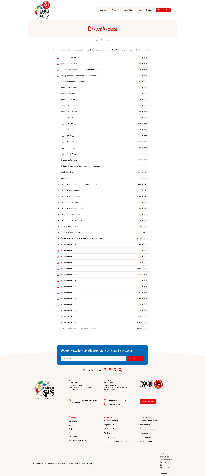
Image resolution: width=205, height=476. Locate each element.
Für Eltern (108, 433)
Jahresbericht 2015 (104, 299)
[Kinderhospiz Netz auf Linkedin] (115, 370)
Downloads (73, 437)
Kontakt (149, 10)
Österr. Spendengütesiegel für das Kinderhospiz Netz (104, 238)
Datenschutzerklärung (65, 463)
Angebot (115, 10)
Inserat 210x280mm (104, 88)
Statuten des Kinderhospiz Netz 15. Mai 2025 (104, 329)
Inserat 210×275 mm (104, 106)
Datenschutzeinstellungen (83, 463)
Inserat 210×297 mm (104, 64)
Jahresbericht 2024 (104, 244)
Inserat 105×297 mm (104, 142)
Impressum (52, 463)
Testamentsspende (147, 437)
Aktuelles (73, 421)
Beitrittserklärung (104, 172)
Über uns (103, 10)
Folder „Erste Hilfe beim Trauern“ (104, 220)
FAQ (70, 429)
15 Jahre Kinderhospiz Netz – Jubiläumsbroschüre (104, 166)
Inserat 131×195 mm (104, 136)
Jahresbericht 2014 (104, 304)
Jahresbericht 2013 (104, 311)
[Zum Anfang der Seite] (201, 464)
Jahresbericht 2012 (104, 317)
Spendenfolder (104, 178)
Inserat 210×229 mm (104, 112)
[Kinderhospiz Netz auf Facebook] (105, 370)
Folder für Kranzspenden (104, 190)
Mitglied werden (146, 441)
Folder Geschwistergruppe (104, 202)
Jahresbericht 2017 (104, 286)
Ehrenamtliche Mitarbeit (149, 421)
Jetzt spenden (163, 10)
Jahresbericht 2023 (104, 250)
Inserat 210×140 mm (104, 118)
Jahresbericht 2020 (104, 268)
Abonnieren (134, 358)
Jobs (141, 10)
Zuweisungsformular (104, 160)
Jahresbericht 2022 (104, 256)
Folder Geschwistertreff (104, 214)
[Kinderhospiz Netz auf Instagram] (110, 370)
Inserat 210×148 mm (104, 57)
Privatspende (145, 425)
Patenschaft (144, 433)
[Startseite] (97, 40)
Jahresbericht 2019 (104, 274)
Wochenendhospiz (111, 429)
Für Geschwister (110, 437)
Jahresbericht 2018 (104, 280)
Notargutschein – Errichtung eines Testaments (104, 76)
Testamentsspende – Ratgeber (104, 82)
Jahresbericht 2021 (104, 262)
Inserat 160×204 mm (104, 130)
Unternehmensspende (148, 429)
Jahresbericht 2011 (104, 323)
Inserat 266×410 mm (104, 100)
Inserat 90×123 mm (104, 148)
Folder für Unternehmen (104, 196)
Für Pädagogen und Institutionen (116, 441)
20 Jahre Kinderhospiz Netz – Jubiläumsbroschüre (104, 69)
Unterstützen (128, 10)
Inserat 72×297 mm (104, 154)
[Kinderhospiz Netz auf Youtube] (120, 370)
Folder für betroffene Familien (104, 208)
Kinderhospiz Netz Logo (104, 232)
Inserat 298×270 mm (104, 94)
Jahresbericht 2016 (104, 292)
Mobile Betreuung (111, 421)
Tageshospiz (109, 425)
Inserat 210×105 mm (104, 124)
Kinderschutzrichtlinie (104, 226)
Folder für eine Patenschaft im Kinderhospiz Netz (104, 184)
